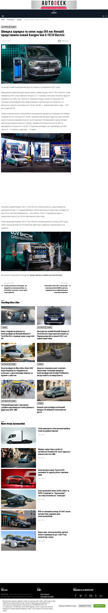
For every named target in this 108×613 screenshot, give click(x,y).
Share (3, 47)
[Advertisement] (36, 189)
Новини (4, 327)
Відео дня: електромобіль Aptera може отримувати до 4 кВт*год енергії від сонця (53, 534)
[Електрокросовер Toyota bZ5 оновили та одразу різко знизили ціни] (18, 479)
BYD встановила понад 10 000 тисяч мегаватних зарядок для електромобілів (54, 514)
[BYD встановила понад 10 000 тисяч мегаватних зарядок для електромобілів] (18, 520)
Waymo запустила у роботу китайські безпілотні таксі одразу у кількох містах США (54, 451)
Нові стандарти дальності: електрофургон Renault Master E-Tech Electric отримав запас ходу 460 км (17, 335)
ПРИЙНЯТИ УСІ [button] (99, 606)
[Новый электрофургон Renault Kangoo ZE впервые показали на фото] (54, 390)
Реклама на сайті (47, 597)
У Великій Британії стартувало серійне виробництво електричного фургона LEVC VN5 (17, 407)
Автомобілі (41, 327)
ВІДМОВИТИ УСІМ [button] (85, 606)
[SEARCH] (106, 16)
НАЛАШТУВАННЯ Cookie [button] (67, 606)
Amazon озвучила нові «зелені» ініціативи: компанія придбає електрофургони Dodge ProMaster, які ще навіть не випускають (53, 372)
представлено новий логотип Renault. (46, 275)
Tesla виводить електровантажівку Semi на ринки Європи (54, 429)
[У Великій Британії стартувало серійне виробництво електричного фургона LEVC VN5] (18, 389)
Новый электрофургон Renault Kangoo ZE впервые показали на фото (51, 409)
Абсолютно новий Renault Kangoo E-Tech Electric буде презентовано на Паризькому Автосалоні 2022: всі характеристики (53, 335)
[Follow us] (103, 16)
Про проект (44, 594)
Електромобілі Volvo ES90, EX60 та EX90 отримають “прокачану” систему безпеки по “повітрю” (53, 493)
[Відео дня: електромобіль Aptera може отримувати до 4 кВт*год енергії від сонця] (18, 541)
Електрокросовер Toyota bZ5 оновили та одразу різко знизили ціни (53, 472)
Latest (54, 13)
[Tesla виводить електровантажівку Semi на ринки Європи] (18, 437)
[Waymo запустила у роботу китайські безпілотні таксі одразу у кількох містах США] (18, 458)
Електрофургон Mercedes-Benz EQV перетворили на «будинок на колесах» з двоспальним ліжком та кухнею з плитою (17, 372)
